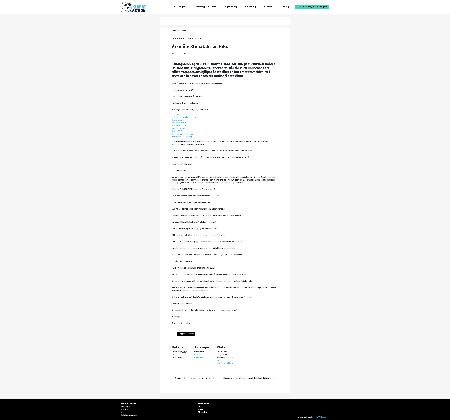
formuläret (176, 144)
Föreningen (179, 7)
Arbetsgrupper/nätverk (204, 7)
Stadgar (124, 412)
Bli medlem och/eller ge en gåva (312, 7)
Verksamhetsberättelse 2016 (184, 117)
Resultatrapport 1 (179, 123)
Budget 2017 (177, 131)
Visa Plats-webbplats (225, 363)
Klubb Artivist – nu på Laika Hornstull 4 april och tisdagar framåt (249, 378)
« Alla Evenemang (179, 31)
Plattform (125, 409)
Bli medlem (202, 412)
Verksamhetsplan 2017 (181, 128)
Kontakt (268, 7)
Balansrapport (177, 120)
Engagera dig (230, 7)
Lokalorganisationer (129, 415)
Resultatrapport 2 (179, 125)
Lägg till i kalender (186, 334)
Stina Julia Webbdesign (319, 417)
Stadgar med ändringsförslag (183, 134)
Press (200, 406)
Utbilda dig (250, 7)
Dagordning (176, 114)
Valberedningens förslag (182, 137)
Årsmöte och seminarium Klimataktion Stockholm (194, 378)
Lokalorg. (284, 7)
